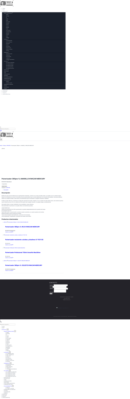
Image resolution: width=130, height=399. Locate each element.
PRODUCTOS (4, 329)
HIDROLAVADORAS (8, 56)
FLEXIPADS (7, 34)
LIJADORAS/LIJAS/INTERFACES (10, 59)
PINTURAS (5, 85)
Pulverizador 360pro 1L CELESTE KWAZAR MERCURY (23, 265)
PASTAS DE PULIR (6, 69)
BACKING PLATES (8, 47)
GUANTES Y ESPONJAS (9, 49)
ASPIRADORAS (8, 55)
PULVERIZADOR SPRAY (9, 40)
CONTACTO (4, 92)
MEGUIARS (8, 333)
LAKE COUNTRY (8, 30)
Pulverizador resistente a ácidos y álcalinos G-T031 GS (24, 239)
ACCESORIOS (6, 352)
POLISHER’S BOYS (8, 31)
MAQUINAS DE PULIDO (9, 53)
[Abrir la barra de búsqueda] (0, 127)
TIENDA (3, 8)
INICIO (3, 9)
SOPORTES (7, 50)
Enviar (51, 293)
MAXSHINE (7, 27)
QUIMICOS (7, 81)
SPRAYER (8, 187)
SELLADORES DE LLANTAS (9, 65)
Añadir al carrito (4, 186)
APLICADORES (8, 46)
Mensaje (52, 292)
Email (51, 286)
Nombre (52, 285)
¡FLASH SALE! (4, 91)
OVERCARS (7, 23)
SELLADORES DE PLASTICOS (10, 68)
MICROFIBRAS (6, 75)
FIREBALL (7, 14)
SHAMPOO (5, 88)
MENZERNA (7, 33)
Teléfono (52, 288)
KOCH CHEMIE (8, 21)
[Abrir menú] (1, 139)
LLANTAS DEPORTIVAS (6, 94)
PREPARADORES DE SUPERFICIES (8, 84)
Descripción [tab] (6, 189)
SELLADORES (6, 370)
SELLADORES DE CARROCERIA (10, 62)
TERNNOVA (7, 37)
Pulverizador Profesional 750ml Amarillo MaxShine (22, 252)
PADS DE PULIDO (6, 71)
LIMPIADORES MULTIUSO (7, 78)
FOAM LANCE (8, 43)
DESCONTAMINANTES (8, 386)
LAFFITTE (7, 24)
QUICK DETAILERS (6, 87)
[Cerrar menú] (0, 320)
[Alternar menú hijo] (7, 329)
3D (6, 17)
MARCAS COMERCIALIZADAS (9, 331)
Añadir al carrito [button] (8, 232)
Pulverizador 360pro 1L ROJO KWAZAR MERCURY (22, 227)
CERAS (5, 72)
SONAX (7, 20)
